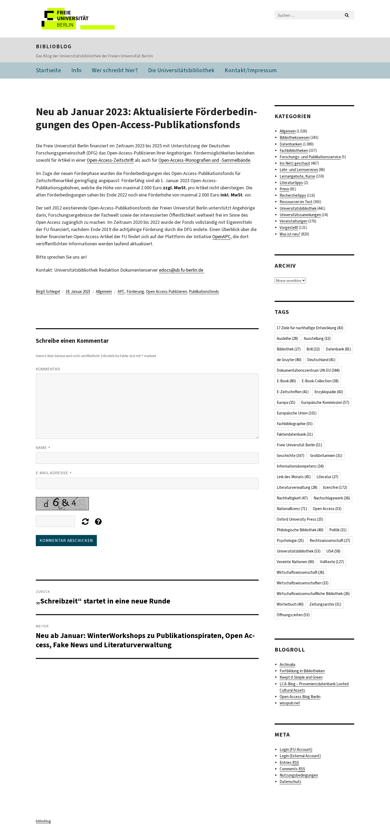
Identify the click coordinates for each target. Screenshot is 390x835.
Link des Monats (294, 476)
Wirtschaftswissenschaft (300, 572)
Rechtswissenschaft (330, 540)
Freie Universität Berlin (299, 445)
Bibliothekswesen (295, 137)
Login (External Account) (300, 756)
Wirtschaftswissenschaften (302, 583)
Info (76, 70)
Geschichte (290, 455)
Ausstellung (317, 338)
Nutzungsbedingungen (299, 775)
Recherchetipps (293, 195)
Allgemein (104, 291)
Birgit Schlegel (48, 291)
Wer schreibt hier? (115, 70)
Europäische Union (297, 413)
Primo (284, 189)
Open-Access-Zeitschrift (110, 160)
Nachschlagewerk (332, 498)
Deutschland (321, 359)
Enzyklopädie (328, 392)
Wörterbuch (290, 604)
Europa (286, 402)
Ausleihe (287, 338)
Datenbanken (291, 144)
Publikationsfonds (204, 291)
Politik (337, 530)
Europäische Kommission (325, 402)
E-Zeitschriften (293, 392)
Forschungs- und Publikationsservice (310, 157)
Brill (313, 349)
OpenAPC (221, 236)
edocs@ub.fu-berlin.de (181, 270)
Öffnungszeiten (293, 615)
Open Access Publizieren (166, 291)
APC (121, 291)
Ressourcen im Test (296, 201)
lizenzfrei (335, 487)
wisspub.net (290, 703)
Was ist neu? (290, 234)
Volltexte (332, 561)
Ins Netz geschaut (295, 163)
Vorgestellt (289, 227)
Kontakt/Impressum (251, 70)
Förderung (135, 291)
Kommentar (48, 368)
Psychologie (290, 540)
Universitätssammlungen (300, 214)
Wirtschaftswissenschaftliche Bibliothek (313, 593)
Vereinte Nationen (295, 561)
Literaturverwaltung (297, 487)
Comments (292, 769)
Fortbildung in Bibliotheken (302, 671)
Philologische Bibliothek (300, 530)
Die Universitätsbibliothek (181, 70)
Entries (289, 762)
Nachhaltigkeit (292, 498)
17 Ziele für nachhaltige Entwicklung (310, 328)
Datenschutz (290, 781)
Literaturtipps (291, 182)
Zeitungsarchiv (325, 604)
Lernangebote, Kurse (297, 176)
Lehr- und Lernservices (299, 169)
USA (333, 551)
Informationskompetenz (300, 466)
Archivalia (287, 664)
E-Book (286, 381)
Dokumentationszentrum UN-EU (308, 370)
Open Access (327, 508)
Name (43, 447)
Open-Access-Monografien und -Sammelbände (204, 160)
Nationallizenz (292, 508)
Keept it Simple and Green (301, 677)
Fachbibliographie (295, 423)
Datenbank (338, 349)
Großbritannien (326, 455)
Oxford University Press (300, 519)
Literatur (327, 476)
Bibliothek (289, 349)
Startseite (48, 70)
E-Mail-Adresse (54, 472)
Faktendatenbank (295, 434)
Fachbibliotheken (294, 150)
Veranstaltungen (293, 221)
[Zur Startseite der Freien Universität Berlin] (80, 18)
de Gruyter (289, 359)
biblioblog (54, 46)
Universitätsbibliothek (298, 208)
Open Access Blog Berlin (300, 696)
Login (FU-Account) (296, 749)
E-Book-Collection (320, 381)
